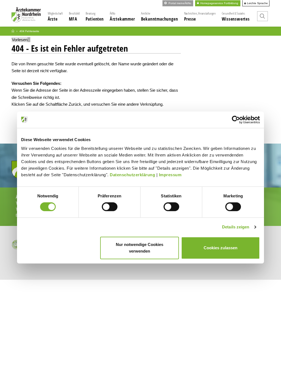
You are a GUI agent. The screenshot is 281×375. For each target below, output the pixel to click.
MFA (74, 16)
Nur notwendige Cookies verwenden (139, 247)
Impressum (170, 174)
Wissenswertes (236, 16)
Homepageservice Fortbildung (218, 3)
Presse (200, 16)
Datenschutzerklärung (132, 174)
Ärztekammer (122, 16)
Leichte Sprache (257, 3)
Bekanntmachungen (159, 16)
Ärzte (55, 16)
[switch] (109, 206)
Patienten (95, 16)
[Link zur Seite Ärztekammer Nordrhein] (13, 31)
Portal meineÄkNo (179, 3)
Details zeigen (235, 227)
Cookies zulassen (220, 247)
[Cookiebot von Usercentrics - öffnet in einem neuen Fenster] (236, 120)
